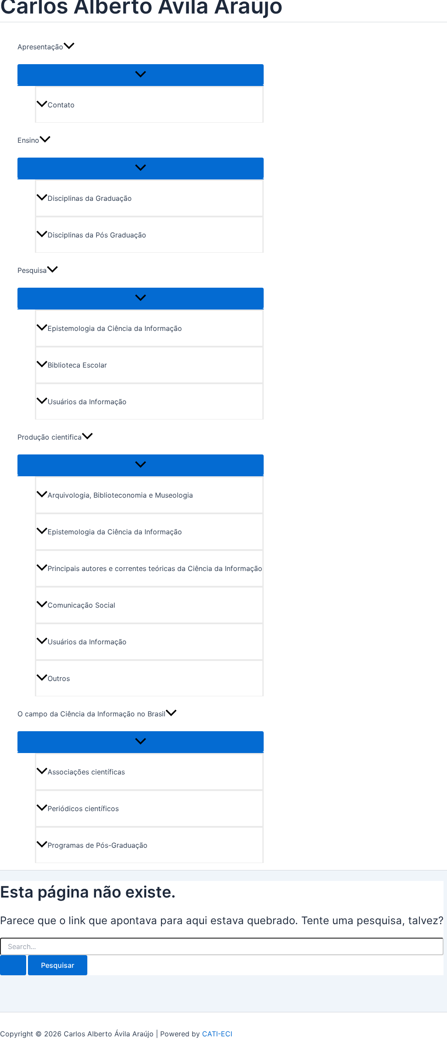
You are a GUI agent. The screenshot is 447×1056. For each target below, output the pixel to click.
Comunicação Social (81, 605)
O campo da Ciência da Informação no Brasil (91, 713)
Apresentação (40, 46)
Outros (59, 678)
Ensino (28, 140)
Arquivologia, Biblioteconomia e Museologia (120, 495)
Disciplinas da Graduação (90, 198)
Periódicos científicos (83, 808)
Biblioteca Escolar (77, 365)
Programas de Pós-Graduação (98, 845)
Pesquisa (32, 270)
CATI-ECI (217, 1033)
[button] (69, 46)
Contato (61, 104)
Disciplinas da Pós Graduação (97, 234)
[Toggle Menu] (140, 74)
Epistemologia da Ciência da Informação (115, 328)
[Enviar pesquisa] (13, 965)
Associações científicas (86, 771)
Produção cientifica (49, 437)
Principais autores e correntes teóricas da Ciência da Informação (155, 568)
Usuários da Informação (87, 401)
